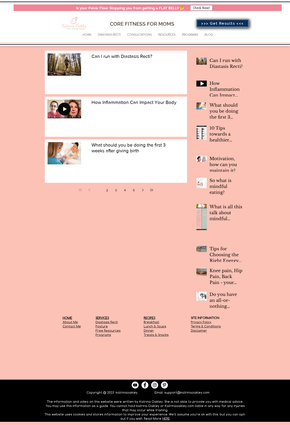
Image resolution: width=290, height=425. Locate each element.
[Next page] (142, 190)
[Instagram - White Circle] (154, 385)
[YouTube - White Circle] (135, 385)
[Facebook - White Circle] (144, 385)
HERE (166, 419)
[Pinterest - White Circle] (164, 385)
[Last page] (151, 190)
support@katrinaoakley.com (187, 392)
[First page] (80, 190)
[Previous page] (89, 190)
